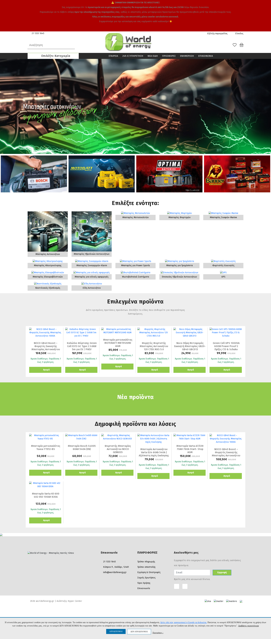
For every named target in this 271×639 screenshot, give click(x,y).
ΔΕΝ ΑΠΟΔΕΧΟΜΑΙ (139, 632)
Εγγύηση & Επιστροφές (149, 572)
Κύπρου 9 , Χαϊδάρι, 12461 (116, 567)
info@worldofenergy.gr (115, 572)
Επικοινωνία (143, 588)
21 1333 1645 (38, 33)
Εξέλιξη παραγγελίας (217, 33)
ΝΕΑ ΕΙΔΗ (153, 55)
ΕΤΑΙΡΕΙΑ (113, 55)
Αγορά (46, 369)
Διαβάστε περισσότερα (248, 626)
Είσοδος (239, 33)
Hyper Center (75, 601)
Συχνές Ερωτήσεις (146, 577)
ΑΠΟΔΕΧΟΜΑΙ (115, 631)
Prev (4, 106)
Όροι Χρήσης (143, 583)
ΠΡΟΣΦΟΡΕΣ (169, 55)
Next (266, 106)
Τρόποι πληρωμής (146, 561)
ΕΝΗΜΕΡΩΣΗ (187, 55)
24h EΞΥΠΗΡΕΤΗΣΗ (132, 55)
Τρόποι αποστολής (146, 567)
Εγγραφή (222, 572)
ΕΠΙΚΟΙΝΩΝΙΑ (205, 55)
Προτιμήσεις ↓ (158, 633)
